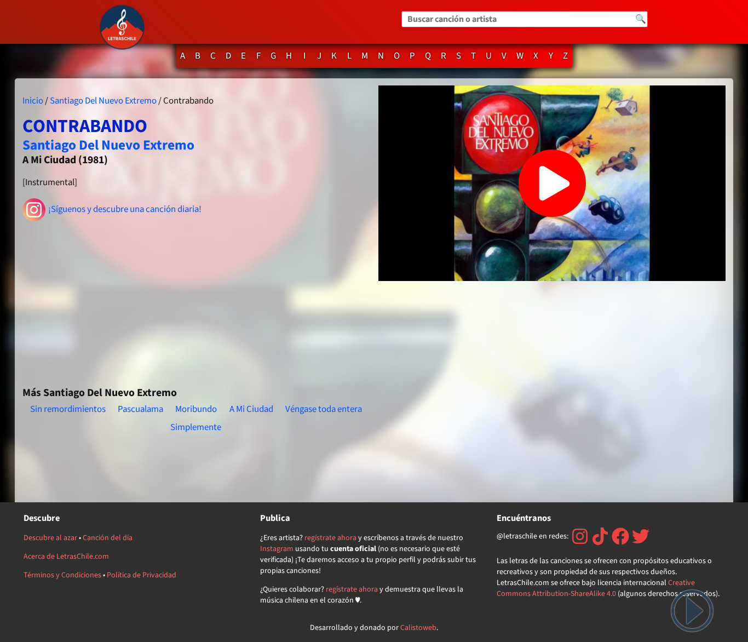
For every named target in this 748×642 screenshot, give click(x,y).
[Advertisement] (196, 299)
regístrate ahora (330, 537)
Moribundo (196, 409)
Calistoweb (418, 627)
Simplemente (195, 427)
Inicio (32, 100)
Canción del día (108, 537)
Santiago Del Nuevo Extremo (103, 100)
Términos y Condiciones (62, 575)
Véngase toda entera (323, 409)
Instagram (277, 548)
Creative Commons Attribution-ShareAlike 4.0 (596, 588)
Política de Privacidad (141, 575)
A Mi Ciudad (251, 409)
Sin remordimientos (68, 409)
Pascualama (140, 409)
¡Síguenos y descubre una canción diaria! (125, 209)
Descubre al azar (50, 537)
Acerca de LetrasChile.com (66, 556)
